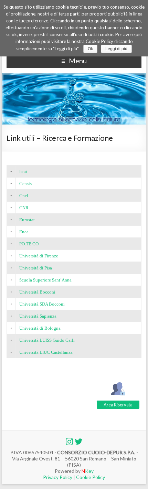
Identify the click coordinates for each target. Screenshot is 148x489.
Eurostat (27, 219)
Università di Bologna (40, 328)
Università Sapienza (37, 316)
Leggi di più (116, 48)
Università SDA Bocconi (42, 304)
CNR (24, 207)
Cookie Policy (90, 477)
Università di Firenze (38, 255)
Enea (24, 231)
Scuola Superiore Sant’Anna (45, 280)
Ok (90, 48)
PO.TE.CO (29, 243)
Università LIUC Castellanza (46, 352)
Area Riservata (118, 404)
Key (88, 471)
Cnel (23, 195)
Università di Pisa (35, 267)
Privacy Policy (58, 477)
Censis (25, 183)
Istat (23, 171)
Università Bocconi (37, 292)
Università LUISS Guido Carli (47, 340)
